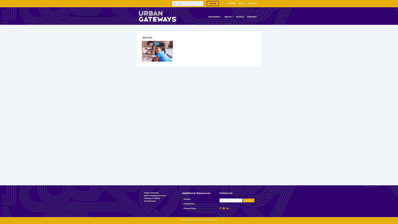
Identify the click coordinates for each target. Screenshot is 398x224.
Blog (242, 3)
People (240, 17)
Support (252, 17)
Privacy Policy (190, 208)
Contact (252, 3)
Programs (214, 17)
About (228, 17)
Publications (189, 204)
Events (232, 3)
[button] (248, 200)
